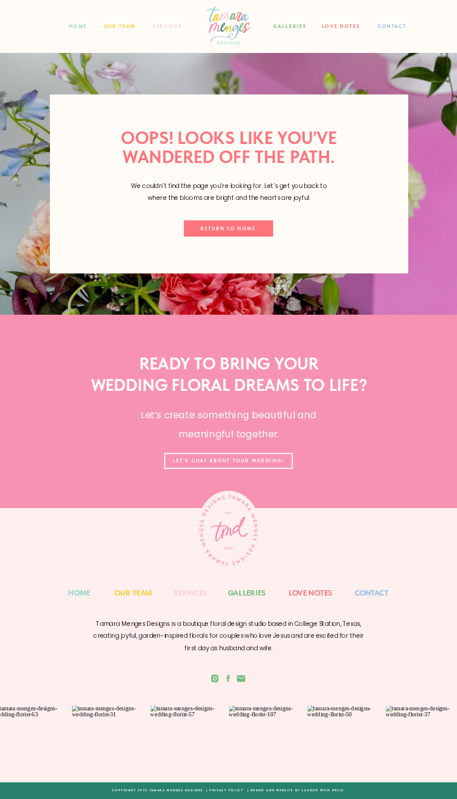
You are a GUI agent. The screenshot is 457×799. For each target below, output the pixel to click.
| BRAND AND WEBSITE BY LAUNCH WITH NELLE (296, 790)
